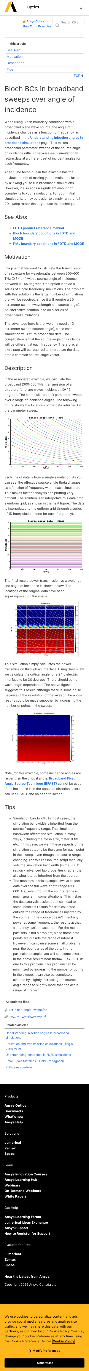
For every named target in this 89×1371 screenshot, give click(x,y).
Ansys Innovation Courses (26, 1174)
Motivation (15, 56)
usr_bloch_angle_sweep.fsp (28, 1010)
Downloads (14, 1111)
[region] (44, 1337)
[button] (81, 8)
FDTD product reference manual (38, 228)
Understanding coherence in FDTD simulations (38, 1054)
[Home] (22, 11)
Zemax (10, 1148)
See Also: (14, 50)
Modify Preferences (46, 1350)
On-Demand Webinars (23, 1191)
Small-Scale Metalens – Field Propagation (35, 1061)
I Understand (45, 1362)
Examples (44, 26)
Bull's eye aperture (19, 1067)
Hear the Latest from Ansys (27, 1276)
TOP (77, 76)
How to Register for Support (27, 1233)
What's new (14, 1116)
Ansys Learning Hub (21, 1180)
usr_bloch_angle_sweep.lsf (27, 1016)
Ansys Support (17, 1228)
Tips (10, 69)
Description (15, 63)
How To (28, 26)
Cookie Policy (63, 1341)
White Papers (16, 1196)
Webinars (12, 1185)
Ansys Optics (35, 21)
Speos (10, 1154)
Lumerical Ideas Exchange (26, 1222)
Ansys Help (14, 1122)
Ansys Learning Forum (23, 1217)
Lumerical (13, 1142)
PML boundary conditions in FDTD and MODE (48, 244)
